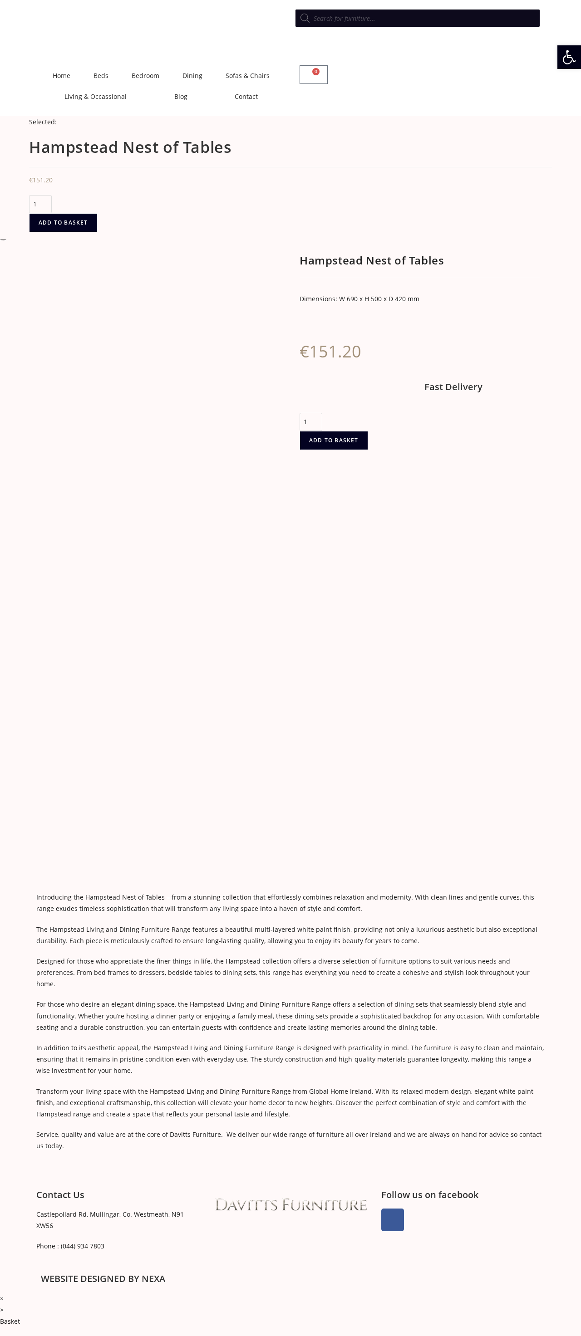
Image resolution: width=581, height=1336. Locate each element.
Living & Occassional (95, 96)
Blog (180, 96)
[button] (569, 57)
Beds (101, 75)
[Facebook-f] (392, 1220)
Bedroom (145, 75)
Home (61, 75)
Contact (246, 96)
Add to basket (63, 222)
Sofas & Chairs (248, 75)
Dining (192, 75)
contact (530, 1134)
